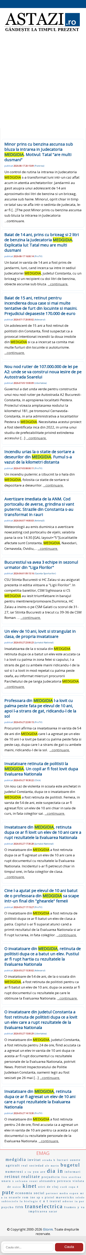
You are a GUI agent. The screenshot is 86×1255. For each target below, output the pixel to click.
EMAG (43, 1153)
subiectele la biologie (20, 1201)
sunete (75, 1159)
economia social (30, 1193)
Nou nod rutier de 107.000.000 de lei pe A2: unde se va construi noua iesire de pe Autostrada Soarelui (43, 372)
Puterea (39, 165)
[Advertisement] (43, 81)
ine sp (35, 1197)
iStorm (48, 1229)
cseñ (63, 1186)
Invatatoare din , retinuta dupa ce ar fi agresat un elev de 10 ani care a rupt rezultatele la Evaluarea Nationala (39, 1099)
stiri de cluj (48, 1186)
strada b (49, 1159)
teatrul (55, 1201)
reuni (33, 1181)
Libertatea (40, 382)
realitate (30, 1176)
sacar (53, 1211)
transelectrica (44, 1206)
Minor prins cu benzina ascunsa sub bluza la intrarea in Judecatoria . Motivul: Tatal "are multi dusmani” (38, 151)
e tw (28, 1171)
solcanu (21, 1181)
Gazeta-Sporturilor (45, 573)
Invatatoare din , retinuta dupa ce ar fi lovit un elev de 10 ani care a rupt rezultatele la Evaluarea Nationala (42, 832)
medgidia (16, 1159)
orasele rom (19, 1197)
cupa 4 (74, 1187)
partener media (57, 1193)
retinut (12, 1176)
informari (73, 1171)
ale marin (52, 1165)
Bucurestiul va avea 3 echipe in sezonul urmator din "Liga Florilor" (41, 564)
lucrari (63, 1159)
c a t (44, 1201)
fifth (19, 1207)
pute (8, 1192)
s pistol (48, 1197)
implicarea (38, 1211)
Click (37, 780)
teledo (80, 1197)
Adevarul (40, 319)
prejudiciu (51, 1177)
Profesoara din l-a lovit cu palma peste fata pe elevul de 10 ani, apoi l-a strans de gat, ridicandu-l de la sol (40, 708)
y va (81, 1207)
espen (74, 1193)
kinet (30, 1186)
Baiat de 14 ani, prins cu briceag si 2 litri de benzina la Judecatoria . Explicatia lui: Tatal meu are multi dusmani (41, 242)
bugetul (70, 1165)
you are (39, 1171)
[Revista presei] (42, 31)
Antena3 (39, 520)
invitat (34, 1160)
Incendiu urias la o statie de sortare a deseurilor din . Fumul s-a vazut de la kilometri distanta (39, 457)
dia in (55, 1171)
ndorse (68, 1201)
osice (17, 1186)
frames (70, 1207)
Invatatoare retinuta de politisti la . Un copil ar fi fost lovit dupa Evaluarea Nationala (41, 769)
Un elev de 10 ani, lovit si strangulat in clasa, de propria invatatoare (40, 634)
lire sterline (72, 1177)
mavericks (65, 1197)
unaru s (8, 1181)
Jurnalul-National (44, 642)
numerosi (14, 1172)
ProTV (38, 256)
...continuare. (58, 284)
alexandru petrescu (55, 1181)
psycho (7, 1207)
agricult (13, 1165)
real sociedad (32, 1165)
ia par (79, 1201)
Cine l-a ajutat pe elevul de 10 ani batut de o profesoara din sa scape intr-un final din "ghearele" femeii (41, 896)
